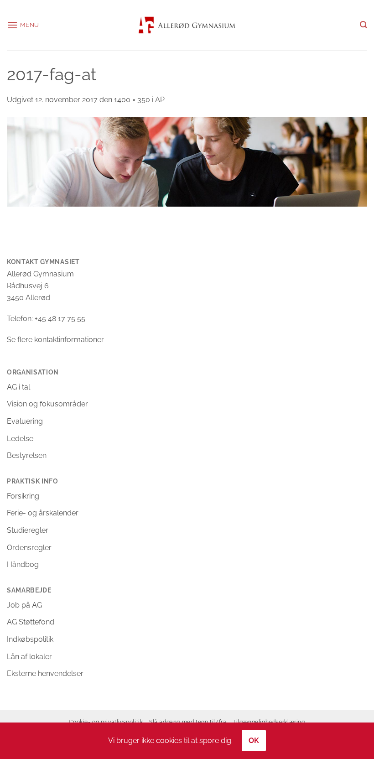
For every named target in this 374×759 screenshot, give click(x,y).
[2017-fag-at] (187, 161)
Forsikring (23, 496)
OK (254, 740)
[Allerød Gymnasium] (187, 25)
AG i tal (18, 387)
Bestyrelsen (27, 455)
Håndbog (23, 564)
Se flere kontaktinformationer (55, 339)
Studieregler (27, 530)
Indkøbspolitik (30, 639)
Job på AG (24, 605)
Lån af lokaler (29, 656)
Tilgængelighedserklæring (269, 721)
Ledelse (20, 438)
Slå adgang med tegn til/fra (188, 721)
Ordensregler (29, 547)
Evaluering (25, 421)
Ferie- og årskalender (42, 513)
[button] (23, 25)
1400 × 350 (132, 99)
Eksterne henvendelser (45, 673)
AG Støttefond (30, 622)
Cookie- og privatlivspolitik (106, 721)
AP (160, 99)
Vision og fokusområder (47, 404)
